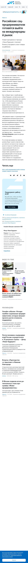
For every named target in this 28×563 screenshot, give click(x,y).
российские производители (11, 217)
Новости (4, 17)
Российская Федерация (10, 214)
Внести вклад (11, 207)
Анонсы (4, 328)
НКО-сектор (15, 375)
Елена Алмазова (6, 50)
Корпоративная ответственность (15, 299)
